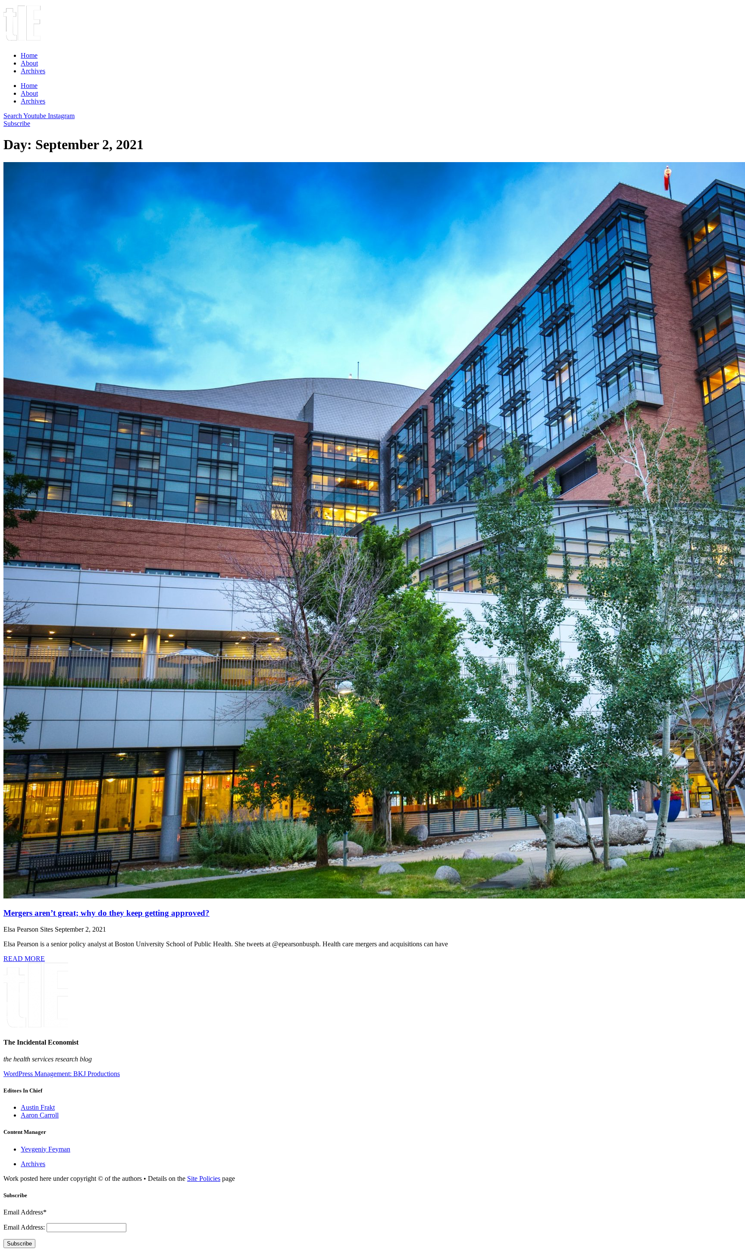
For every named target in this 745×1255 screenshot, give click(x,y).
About (29, 63)
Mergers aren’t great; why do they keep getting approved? (106, 912)
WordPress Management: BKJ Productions (61, 1073)
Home (29, 55)
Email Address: (25, 1227)
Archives (33, 71)
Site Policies (203, 1178)
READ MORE (24, 958)
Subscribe (19, 1243)
